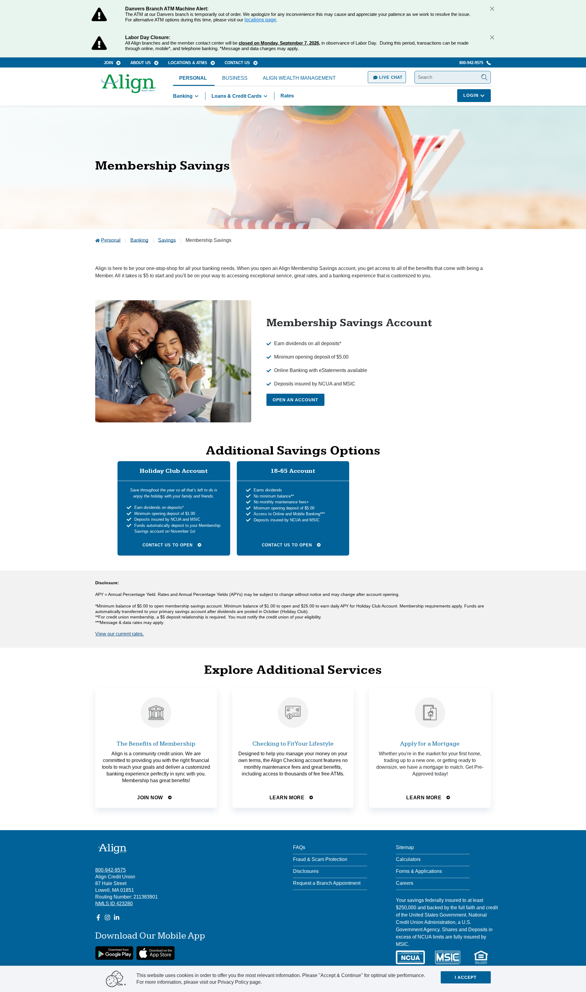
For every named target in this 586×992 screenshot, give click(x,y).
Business (235, 78)
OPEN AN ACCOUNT (295, 399)
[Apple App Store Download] (155, 953)
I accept (466, 977)
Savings (167, 240)
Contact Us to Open (168, 544)
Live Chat (390, 77)
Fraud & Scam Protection (320, 859)
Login (471, 95)
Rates (287, 95)
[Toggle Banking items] (197, 96)
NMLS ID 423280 (114, 903)
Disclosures (306, 871)
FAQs (299, 847)
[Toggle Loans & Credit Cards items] (265, 96)
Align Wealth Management (299, 78)
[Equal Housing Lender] (481, 957)
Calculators (408, 859)
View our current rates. (119, 633)
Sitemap (405, 847)
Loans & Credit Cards (237, 96)
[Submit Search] (484, 77)
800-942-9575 (471, 62)
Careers (404, 883)
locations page (260, 19)
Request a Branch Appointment (326, 883)
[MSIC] (447, 957)
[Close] (492, 8)
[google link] (114, 953)
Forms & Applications (419, 871)
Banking (183, 96)
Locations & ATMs (188, 62)
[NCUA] (410, 957)
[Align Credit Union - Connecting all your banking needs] (112, 848)
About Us (141, 62)
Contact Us (238, 62)
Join (109, 62)
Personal (193, 78)
